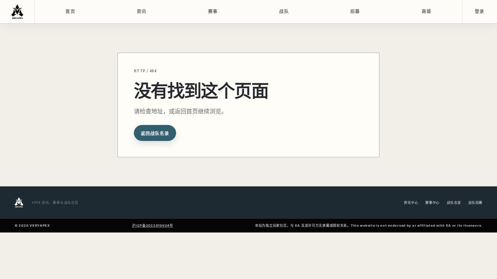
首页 (70, 11)
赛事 (213, 11)
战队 (284, 11)
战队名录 (454, 203)
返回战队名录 (155, 133)
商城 (427, 11)
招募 (355, 11)
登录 (480, 11)
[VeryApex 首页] (17, 11)
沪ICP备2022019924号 (152, 225)
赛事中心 (432, 203)
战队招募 (475, 203)
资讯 (142, 11)
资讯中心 (411, 203)
